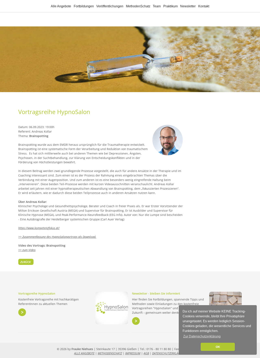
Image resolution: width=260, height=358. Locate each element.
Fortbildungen (84, 6)
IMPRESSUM (132, 353)
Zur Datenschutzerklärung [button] (202, 336)
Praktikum (170, 6)
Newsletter (188, 6)
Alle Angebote (61, 6)
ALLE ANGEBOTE (84, 353)
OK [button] (218, 346)
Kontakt (203, 6)
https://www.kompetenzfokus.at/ (39, 228)
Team (157, 6)
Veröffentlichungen (109, 6)
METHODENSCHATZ (110, 353)
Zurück (25, 262)
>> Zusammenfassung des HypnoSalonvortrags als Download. (57, 237)
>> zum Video (27, 250)
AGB (146, 353)
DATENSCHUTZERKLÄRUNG (169, 353)
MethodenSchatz (138, 6)
